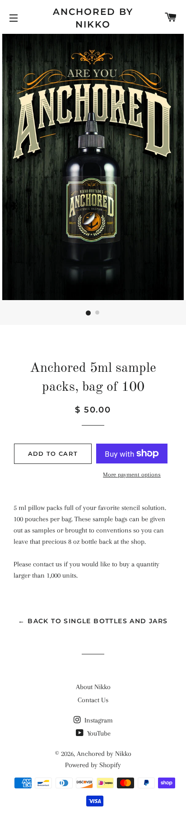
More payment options (132, 474)
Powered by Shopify (93, 765)
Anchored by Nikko (93, 18)
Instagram (98, 720)
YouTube (98, 733)
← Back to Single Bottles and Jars (92, 621)
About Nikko (93, 687)
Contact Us (93, 700)
